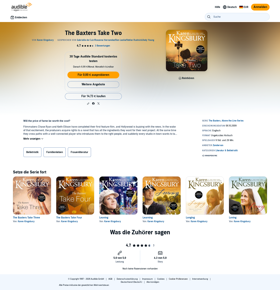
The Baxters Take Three (26, 217)
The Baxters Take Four (69, 217)
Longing (190, 217)
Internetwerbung (200, 279)
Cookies (161, 279)
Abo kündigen (152, 282)
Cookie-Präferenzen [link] (178, 279)
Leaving (103, 217)
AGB (110, 279)
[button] (88, 103)
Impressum (147, 279)
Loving (232, 217)
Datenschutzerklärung (127, 279)
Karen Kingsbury (26, 221)
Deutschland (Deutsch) (132, 282)
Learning (148, 217)
